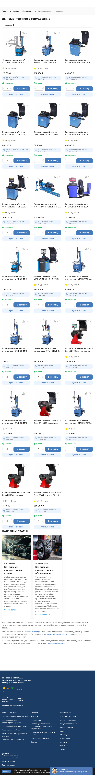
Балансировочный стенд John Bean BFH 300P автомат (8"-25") (16, 493)
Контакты (34, 716)
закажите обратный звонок (56, 634)
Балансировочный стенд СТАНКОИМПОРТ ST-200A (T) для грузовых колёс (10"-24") (78, 205)
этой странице (33, 632)
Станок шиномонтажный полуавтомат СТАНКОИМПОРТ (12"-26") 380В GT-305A (79, 421)
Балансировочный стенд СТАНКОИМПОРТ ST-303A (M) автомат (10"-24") (47, 277)
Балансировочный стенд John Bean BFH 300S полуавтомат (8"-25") (47, 421)
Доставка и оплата (68, 716)
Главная (5, 11)
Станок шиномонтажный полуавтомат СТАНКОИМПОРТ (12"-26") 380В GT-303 (47, 349)
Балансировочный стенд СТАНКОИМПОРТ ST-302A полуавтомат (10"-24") (76, 133)
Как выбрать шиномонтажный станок (13, 570)
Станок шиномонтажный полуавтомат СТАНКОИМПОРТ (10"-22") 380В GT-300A (16, 277)
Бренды (34, 742)
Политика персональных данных (7, 699)
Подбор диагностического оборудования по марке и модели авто (41, 726)
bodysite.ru (18, 705)
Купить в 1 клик (16, 94)
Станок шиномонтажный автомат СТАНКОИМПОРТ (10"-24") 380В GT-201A (13, 61)
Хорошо (6, 771)
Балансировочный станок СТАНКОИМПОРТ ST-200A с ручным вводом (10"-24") (77, 61)
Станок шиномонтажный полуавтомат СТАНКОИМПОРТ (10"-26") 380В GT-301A (16, 349)
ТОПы (62, 749)
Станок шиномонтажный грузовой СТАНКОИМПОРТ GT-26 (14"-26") (47, 205)
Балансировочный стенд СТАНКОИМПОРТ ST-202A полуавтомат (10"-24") (13, 133)
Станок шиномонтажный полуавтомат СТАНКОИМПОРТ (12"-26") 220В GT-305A (16, 421)
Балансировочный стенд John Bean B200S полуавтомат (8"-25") (79, 349)
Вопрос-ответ (36, 720)
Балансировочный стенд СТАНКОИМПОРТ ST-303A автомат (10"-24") (13, 205)
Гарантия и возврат (68, 720)
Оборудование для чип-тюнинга (14, 726)
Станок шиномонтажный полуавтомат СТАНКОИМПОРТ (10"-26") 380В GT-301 (79, 277)
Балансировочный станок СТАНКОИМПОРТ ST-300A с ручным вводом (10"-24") (46, 133)
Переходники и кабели (11, 730)
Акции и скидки (66, 727)
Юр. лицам (64, 735)
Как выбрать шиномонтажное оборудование (44, 570)
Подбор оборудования (40, 738)
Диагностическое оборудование (15, 716)
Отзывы (63, 746)
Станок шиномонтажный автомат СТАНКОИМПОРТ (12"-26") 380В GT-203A (45, 61)
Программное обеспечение (13, 740)
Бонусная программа (68, 724)
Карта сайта (20, 699)
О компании (65, 738)
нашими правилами (56, 643)
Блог (62, 731)
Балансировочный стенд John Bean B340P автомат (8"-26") (47, 493)
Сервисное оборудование (23, 11)
